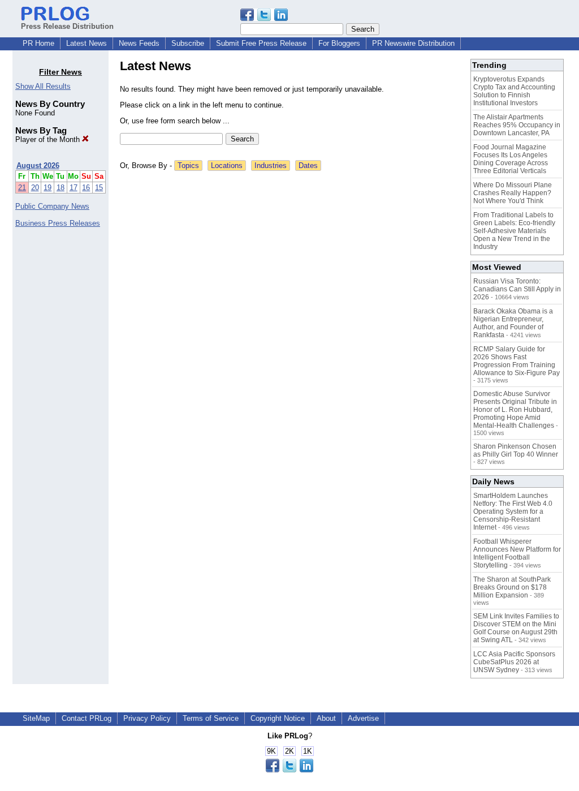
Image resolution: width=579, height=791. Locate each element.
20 (35, 187)
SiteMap (36, 718)
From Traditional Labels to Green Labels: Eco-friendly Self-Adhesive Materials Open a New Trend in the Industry (514, 231)
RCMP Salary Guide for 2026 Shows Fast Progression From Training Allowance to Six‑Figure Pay (516, 361)
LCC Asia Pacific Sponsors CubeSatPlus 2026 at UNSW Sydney (514, 662)
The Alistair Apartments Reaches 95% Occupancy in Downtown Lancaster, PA (516, 125)
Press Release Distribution (67, 26)
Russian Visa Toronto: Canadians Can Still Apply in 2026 (517, 289)
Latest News (86, 43)
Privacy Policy (147, 718)
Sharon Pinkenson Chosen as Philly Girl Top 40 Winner (515, 450)
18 (60, 187)
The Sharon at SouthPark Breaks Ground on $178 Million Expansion (512, 587)
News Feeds (139, 43)
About (326, 718)
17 (73, 187)
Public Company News (52, 206)
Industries (270, 165)
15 (99, 187)
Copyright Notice (277, 718)
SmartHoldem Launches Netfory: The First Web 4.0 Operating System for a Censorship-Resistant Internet (512, 511)
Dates (308, 165)
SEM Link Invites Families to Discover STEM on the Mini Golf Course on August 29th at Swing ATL (516, 628)
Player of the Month (48, 139)
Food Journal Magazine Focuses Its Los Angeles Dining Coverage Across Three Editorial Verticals (510, 159)
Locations (227, 165)
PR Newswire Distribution (413, 43)
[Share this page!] (264, 18)
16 (86, 187)
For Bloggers (339, 43)
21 (22, 187)
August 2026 (37, 165)
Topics (188, 165)
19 (47, 187)
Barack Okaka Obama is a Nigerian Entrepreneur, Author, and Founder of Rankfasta (513, 323)
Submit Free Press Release (261, 43)
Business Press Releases (57, 223)
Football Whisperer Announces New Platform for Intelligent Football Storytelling (517, 553)
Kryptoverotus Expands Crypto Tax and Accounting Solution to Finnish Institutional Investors (514, 91)
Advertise (363, 718)
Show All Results (43, 86)
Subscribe (187, 43)
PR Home (38, 43)
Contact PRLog (86, 718)
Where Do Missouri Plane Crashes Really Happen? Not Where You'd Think (512, 193)
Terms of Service (211, 718)
